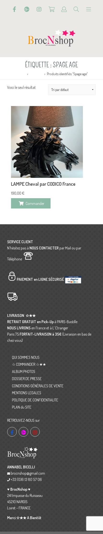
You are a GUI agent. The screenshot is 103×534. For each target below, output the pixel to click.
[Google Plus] (27, 9)
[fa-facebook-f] (12, 432)
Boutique (36, 74)
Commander (35, 203)
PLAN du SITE (21, 407)
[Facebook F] (14, 9)
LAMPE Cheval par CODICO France (43, 184)
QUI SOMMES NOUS (26, 357)
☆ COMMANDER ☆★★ (29, 364)
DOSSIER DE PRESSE (27, 378)
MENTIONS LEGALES (26, 392)
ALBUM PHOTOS (23, 371)
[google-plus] (23, 432)
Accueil (20, 74)
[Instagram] (39, 9)
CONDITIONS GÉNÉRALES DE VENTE (37, 385)
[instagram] (35, 432)
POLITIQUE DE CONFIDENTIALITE (35, 400)
